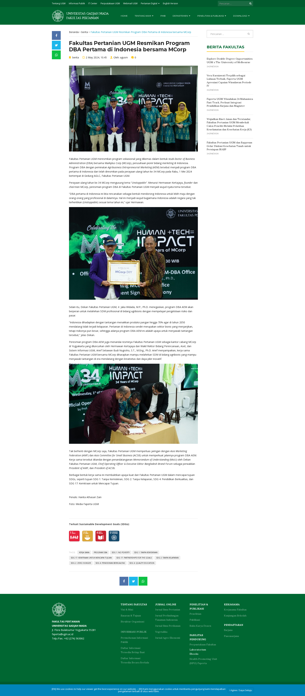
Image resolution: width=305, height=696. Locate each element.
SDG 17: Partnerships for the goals (134, 557)
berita (84, 32)
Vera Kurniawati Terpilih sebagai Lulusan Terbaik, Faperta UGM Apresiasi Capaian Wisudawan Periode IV (229, 80)
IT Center (92, 3)
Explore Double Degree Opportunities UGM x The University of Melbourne (230, 60)
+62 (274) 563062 (74, 638)
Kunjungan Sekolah (235, 615)
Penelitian (195, 613)
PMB (163, 15)
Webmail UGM (130, 3)
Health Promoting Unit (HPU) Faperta (203, 661)
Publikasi (195, 619)
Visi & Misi (127, 609)
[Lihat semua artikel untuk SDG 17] (114, 536)
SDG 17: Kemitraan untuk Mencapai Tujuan (91, 557)
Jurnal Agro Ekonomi (167, 637)
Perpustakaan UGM (110, 3)
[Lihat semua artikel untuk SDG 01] (74, 536)
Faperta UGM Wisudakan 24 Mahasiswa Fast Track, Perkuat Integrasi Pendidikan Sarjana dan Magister (230, 102)
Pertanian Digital (149, 3)
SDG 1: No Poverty (121, 552)
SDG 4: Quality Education (141, 563)
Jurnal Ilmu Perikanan (167, 625)
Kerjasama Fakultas (235, 609)
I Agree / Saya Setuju (241, 690)
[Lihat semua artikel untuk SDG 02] (87, 536)
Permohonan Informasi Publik (134, 640)
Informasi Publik (77, 3)
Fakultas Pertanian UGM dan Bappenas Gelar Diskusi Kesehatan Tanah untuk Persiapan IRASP (229, 146)
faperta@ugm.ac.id (62, 634)
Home (124, 15)
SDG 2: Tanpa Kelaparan (167, 557)
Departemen (181, 15)
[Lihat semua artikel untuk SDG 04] (100, 536)
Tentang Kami (143, 15)
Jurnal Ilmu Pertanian (167, 609)
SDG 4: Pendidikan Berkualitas (110, 563)
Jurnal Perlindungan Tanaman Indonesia (166, 617)
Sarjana (228, 630)
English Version (170, 3)
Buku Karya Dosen (200, 625)
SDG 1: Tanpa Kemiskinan (145, 552)
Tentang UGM (58, 3)
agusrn (124, 57)
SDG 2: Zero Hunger (81, 563)
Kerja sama (84, 552)
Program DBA (100, 552)
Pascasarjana (231, 636)
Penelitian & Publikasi (210, 15)
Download (240, 15)
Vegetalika (161, 631)
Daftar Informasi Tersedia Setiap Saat (133, 650)
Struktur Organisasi (132, 621)
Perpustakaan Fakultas (203, 644)
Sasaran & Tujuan (131, 615)
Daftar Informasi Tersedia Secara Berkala (135, 660)
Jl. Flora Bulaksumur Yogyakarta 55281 (74, 626)
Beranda (74, 32)
